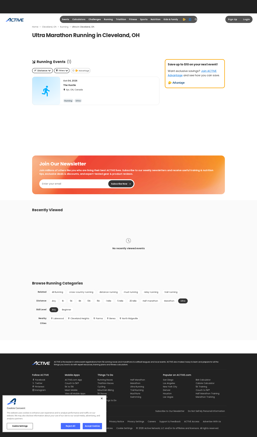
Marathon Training (205, 396)
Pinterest (39, 386)
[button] (61, 70)
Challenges (94, 19)
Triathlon (121, 19)
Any (54, 300)
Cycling (101, 386)
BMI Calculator (203, 379)
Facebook (40, 379)
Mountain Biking (106, 390)
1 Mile (108, 300)
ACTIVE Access (191, 421)
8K (80, 300)
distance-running (108, 292)
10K (89, 300)
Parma (99, 318)
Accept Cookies (92, 426)
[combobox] (42, 70)
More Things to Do (107, 400)
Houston (167, 393)
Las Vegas (168, 396)
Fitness (133, 19)
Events (65, 19)
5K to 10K (69, 386)
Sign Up (232, 19)
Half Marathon (137, 379)
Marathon (169, 300)
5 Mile (120, 300)
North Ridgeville (130, 318)
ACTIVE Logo (38, 362)
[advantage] (184, 19)
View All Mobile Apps (75, 393)
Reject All (70, 426)
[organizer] (190, 19)
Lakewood (59, 318)
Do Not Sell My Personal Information (206, 411)
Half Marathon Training (207, 393)
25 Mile (133, 300)
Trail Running (137, 390)
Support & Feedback (170, 421)
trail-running (170, 292)
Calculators (78, 19)
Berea (112, 318)
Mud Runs (135, 393)
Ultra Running (137, 386)
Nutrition (155, 19)
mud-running (131, 292)
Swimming (135, 396)
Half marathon (150, 300)
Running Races (105, 379)
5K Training (201, 386)
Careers (152, 421)
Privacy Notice (116, 421)
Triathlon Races (106, 383)
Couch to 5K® (72, 383)
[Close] (101, 398)
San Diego (168, 379)
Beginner (66, 309)
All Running (57, 292)
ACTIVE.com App (73, 379)
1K (63, 300)
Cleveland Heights (79, 318)
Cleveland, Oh (49, 26)
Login (246, 19)
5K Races (102, 393)
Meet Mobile (71, 390)
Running (108, 19)
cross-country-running (81, 292)
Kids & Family (171, 19)
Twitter (38, 383)
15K (98, 300)
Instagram (40, 390)
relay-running (151, 292)
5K (71, 300)
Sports (144, 19)
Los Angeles (169, 383)
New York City (170, 386)
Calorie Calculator (205, 383)
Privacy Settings (136, 421)
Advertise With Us (212, 421)
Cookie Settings (20, 426)
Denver (166, 390)
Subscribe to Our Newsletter (169, 411)
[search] (196, 19)
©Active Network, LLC (150, 428)
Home (35, 26)
